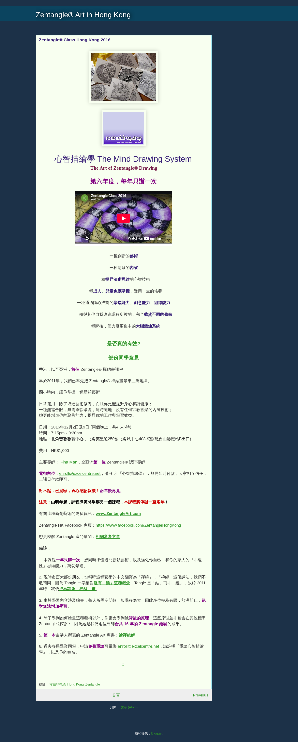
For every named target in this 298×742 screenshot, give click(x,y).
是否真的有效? (123, 343)
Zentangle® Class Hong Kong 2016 (74, 39)
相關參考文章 (108, 536)
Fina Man (68, 462)
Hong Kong (75, 684)
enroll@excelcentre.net (80, 473)
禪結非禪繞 (57, 684)
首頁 (116, 695)
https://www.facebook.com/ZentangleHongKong (138, 525)
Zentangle (92, 684)
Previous (200, 695)
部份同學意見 (123, 357)
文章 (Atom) (129, 707)
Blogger (156, 733)
